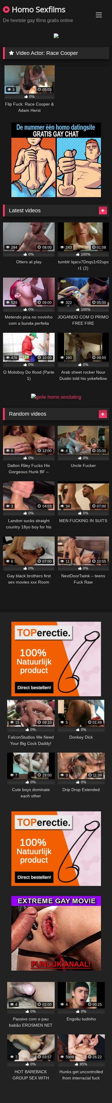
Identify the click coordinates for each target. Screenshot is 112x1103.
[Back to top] (93, 1085)
